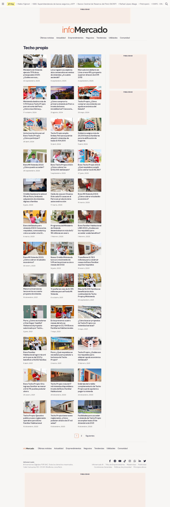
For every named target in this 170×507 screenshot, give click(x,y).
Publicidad (142, 465)
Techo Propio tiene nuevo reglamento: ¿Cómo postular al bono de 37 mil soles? (62, 419)
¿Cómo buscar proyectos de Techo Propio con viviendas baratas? (89, 323)
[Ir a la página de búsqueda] (166, 3)
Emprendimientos (75, 38)
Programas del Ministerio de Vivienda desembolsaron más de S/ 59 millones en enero (62, 229)
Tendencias (101, 38)
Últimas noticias (47, 38)
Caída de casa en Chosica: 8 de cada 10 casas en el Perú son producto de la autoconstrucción (62, 198)
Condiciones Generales (103, 467)
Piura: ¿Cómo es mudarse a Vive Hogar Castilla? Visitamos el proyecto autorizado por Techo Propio (34, 324)
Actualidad (61, 38)
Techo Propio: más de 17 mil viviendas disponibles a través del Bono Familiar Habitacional (62, 388)
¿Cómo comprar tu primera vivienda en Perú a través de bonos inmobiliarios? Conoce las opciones (62, 105)
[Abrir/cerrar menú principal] (2, 3)
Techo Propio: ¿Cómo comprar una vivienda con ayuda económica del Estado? (89, 105)
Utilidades (113, 38)
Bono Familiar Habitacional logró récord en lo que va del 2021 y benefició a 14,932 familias (34, 356)
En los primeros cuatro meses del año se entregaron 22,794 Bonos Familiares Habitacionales (62, 324)
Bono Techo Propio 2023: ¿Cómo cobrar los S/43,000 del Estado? (62, 167)
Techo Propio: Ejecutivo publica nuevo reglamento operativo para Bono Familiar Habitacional (34, 419)
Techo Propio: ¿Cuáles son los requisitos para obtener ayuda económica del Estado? (89, 356)
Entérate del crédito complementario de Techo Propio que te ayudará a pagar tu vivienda (89, 388)
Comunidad (125, 38)
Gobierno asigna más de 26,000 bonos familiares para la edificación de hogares (89, 137)
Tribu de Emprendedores (115, 465)
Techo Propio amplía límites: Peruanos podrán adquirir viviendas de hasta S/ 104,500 (61, 137)
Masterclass (131, 465)
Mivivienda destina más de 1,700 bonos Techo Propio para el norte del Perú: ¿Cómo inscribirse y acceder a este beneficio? (34, 105)
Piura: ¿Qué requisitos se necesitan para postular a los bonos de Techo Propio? (62, 356)
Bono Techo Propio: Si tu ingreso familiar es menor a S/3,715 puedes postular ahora (34, 388)
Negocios (90, 38)
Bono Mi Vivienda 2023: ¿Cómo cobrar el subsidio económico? (89, 196)
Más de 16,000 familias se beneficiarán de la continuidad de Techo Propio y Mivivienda (89, 293)
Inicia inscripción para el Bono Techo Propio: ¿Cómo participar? (33, 135)
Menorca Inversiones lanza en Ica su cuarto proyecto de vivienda (32, 291)
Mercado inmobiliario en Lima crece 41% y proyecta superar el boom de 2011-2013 (89, 74)
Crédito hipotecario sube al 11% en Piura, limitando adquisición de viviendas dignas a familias (35, 198)
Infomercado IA (97, 465)
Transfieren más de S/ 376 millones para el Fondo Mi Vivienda (62, 291)
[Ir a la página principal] (85, 29)
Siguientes (90, 436)
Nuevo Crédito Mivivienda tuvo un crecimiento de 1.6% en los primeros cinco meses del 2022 (62, 261)
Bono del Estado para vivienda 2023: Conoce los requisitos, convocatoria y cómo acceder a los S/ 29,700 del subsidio (34, 229)
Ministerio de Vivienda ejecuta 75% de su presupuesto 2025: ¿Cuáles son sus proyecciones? (32, 74)
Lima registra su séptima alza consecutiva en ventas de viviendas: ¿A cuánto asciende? (62, 74)
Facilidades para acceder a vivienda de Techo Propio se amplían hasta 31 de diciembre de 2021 (89, 419)
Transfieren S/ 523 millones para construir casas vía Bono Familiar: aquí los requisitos (88, 261)
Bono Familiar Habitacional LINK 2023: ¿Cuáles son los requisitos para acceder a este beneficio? (89, 229)
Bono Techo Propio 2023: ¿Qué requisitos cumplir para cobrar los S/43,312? (89, 167)
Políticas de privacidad (122, 467)
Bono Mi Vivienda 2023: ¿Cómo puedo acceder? (33, 166)
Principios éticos (140, 467)
